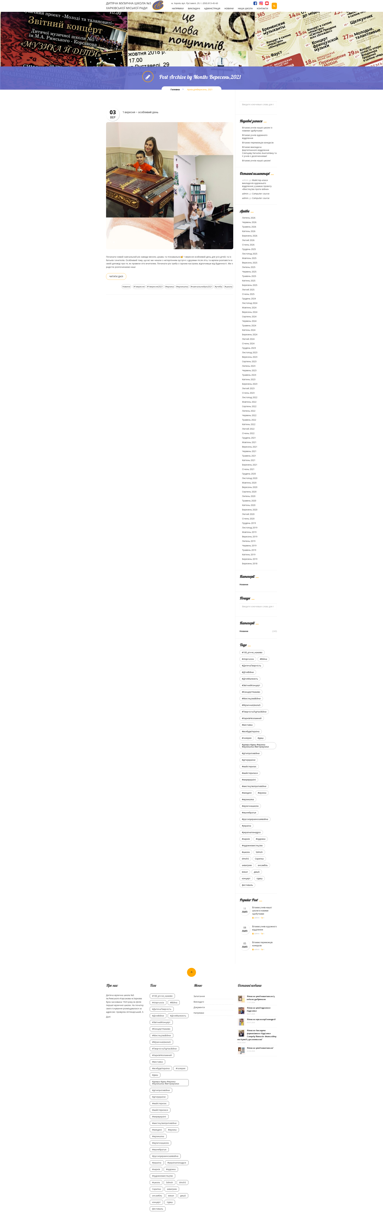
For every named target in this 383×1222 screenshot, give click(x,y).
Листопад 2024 (249, 303)
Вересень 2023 (249, 356)
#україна (246, 825)
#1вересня (139, 286)
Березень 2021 (249, 464)
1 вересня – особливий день (140, 112)
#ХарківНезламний (252, 718)
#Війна (263, 659)
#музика (169, 286)
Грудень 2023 (249, 348)
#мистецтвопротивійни (254, 786)
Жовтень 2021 (249, 442)
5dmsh (259, 852)
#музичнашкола (250, 806)
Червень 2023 (249, 370)
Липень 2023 (248, 365)
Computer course (260, 193)
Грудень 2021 (249, 437)
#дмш (260, 738)
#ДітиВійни (248, 672)
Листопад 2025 (249, 253)
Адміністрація (212, 8)
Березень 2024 (249, 334)
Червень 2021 (249, 451)
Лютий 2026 (248, 240)
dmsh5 (245, 858)
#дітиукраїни (248, 759)
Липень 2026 (248, 217)
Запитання (199, 996)
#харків (246, 838)
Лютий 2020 (248, 514)
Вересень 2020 (249, 487)
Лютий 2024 (248, 339)
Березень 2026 (249, 235)
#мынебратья (249, 812)
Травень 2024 (249, 325)
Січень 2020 (248, 518)
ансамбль (263, 865)
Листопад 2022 (249, 397)
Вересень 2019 (249, 536)
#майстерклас (249, 766)
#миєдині (247, 792)
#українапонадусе (251, 832)
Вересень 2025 (249, 262)
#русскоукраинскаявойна (255, 819)
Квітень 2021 (248, 460)
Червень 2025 (249, 271)
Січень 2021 (248, 469)
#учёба (218, 286)
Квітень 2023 (248, 379)
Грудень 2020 (249, 473)
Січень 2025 (248, 294)
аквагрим (247, 865)
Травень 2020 (249, 500)
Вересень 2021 (249, 446)
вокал (245, 871)
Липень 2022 (248, 410)
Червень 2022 (249, 415)
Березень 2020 (249, 509)
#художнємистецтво (252, 845)
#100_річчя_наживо (252, 652)
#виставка (247, 724)
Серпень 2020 (249, 491)
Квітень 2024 (248, 330)
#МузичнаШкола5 (251, 705)
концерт (246, 878)
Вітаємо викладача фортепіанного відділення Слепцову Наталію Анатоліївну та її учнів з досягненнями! (259, 151)
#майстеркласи (250, 773)
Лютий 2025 (248, 289)
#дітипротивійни (251, 753)
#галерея (246, 738)
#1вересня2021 (155, 286)
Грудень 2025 (249, 249)
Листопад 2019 (249, 527)
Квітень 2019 (248, 554)
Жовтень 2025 (249, 258)
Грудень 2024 (249, 298)
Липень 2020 (248, 496)
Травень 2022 (249, 419)
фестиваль (247, 885)
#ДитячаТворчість (251, 665)
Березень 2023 (249, 383)
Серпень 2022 (249, 406)
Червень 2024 (249, 321)
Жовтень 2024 (249, 307)
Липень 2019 (248, 541)
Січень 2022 (248, 433)
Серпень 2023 (249, 361)
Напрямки (178, 8)
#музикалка (182, 286)
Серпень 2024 (249, 316)
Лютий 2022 (248, 428)
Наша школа (245, 8)
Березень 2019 (249, 559)
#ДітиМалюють (250, 678)
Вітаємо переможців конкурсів (257, 142)
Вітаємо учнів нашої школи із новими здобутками (257, 129)
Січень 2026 (248, 244)
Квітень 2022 (248, 424)
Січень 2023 (248, 392)
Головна (175, 89)
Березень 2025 (249, 285)
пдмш (259, 878)
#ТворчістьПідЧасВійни (254, 711)
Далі (108, 1016)
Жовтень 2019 (249, 532)
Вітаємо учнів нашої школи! (256, 160)
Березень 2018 (249, 563)
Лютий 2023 (248, 388)
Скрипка (259, 858)
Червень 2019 (249, 545)
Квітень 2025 (248, 280)
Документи (199, 1007)
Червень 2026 (249, 222)
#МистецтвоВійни (251, 698)
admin (245, 193)
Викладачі (194, 8)
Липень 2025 (248, 267)
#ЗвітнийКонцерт (251, 685)
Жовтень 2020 (249, 482)
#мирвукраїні (249, 779)
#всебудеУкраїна (250, 731)
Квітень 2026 (248, 231)
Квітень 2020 (248, 505)
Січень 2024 (248, 343)
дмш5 (257, 871)
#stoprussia (248, 659)
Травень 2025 (249, 276)
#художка (260, 838)
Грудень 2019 (249, 523)
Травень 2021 (249, 455)
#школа (228, 286)
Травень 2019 (249, 550)
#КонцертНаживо (251, 691)
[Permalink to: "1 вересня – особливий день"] (169, 185)
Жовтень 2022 (249, 401)
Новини (229, 8)
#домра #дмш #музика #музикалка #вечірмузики (255, 745)
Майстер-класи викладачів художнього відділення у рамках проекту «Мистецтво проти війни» (257, 185)
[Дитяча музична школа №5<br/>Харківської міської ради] (158, 5)
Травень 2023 (249, 374)
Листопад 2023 (249, 352)
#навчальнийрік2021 (201, 286)
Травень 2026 (249, 226)
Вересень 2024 (249, 312)
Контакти (262, 8)
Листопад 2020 (249, 478)
